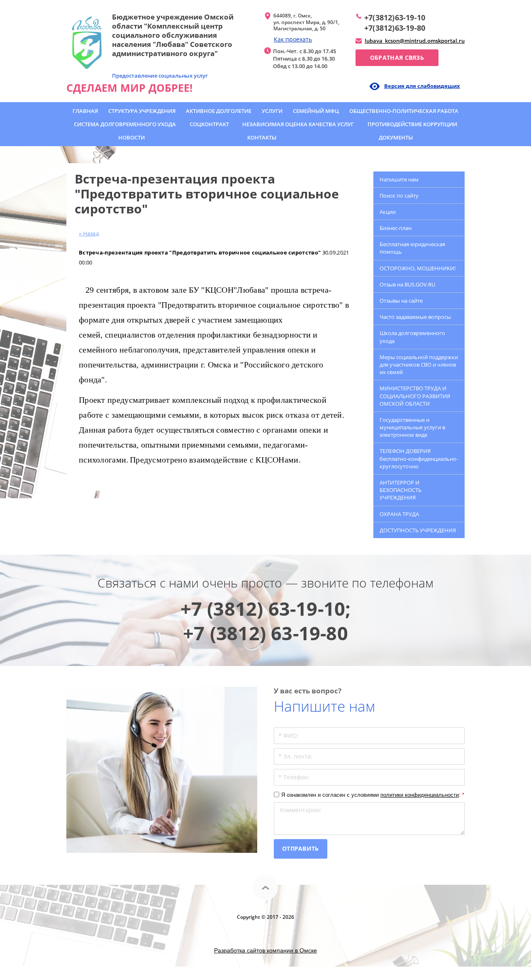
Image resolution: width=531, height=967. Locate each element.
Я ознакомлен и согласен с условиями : (372, 795)
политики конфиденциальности (419, 795)
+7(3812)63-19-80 (394, 28)
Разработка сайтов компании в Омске (265, 950)
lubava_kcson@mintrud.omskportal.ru (415, 40)
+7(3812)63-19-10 (394, 17)
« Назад (89, 233)
